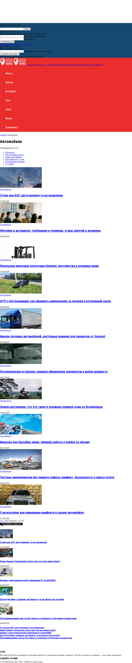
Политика (9, 82)
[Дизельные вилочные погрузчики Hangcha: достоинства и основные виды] (21, 257)
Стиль (7, 100)
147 (6, 521)
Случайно (9, 164)
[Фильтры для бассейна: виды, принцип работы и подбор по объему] (21, 434)
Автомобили (10, 91)
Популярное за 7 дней (14, 159)
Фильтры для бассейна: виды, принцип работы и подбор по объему (45, 442)
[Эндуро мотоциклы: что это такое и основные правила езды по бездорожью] (21, 398)
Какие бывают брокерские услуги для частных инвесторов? (30, 561)
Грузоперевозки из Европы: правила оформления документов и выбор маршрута (54, 371)
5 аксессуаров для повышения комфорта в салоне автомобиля (42, 512)
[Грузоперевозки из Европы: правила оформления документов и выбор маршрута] (21, 363)
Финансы (9, 118)
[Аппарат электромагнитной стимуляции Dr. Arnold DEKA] (6, 576)
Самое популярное (13, 157)
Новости (9, 73)
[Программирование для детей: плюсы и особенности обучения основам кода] (6, 614)
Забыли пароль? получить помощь (15, 44)
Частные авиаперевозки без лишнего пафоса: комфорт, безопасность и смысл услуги (57, 477)
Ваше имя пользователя (34, 36)
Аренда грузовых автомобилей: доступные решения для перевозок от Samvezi (52, 336)
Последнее (10, 152)
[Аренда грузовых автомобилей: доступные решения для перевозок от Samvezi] (21, 328)
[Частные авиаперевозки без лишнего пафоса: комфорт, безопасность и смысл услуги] (21, 469)
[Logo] (6, 65)
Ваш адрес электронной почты (37, 51)
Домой (3, 135)
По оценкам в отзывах (15, 162)
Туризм (8, 109)
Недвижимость (11, 127)
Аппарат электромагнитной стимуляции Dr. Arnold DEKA (28, 580)
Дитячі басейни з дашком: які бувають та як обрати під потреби (32, 599)
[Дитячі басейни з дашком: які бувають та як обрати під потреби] (6, 595)
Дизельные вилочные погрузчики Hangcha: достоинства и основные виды (49, 266)
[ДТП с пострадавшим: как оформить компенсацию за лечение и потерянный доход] (21, 293)
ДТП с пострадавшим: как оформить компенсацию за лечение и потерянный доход (55, 301)
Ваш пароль (29, 39)
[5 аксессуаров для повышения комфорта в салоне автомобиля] (21, 504)
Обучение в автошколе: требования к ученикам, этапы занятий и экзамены (50, 230)
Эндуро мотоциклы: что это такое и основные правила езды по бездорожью (51, 407)
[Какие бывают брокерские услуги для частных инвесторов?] (6, 556)
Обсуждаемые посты (14, 155)
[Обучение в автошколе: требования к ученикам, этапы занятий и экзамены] (21, 222)
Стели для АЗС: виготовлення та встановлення (31, 195)
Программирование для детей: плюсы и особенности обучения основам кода (38, 618)
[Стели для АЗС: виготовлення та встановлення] (21, 187)
